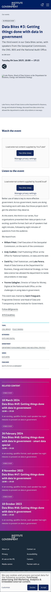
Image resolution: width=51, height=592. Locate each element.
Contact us (31, 549)
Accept (43, 587)
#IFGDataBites (8, 315)
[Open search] (42, 4)
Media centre (7, 564)
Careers (30, 559)
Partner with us (33, 564)
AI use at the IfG (8, 559)
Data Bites (6, 357)
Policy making (17, 329)
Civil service (6, 329)
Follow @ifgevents (10, 309)
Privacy (5, 554)
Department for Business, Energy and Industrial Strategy (23, 348)
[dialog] (25, 582)
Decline (32, 587)
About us (5, 549)
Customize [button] (6, 588)
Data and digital (8, 338)
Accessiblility (32, 554)
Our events (5, 14)
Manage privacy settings (25, 158)
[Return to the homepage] (12, 3)
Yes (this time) (25, 153)
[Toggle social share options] (4, 66)
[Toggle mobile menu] (47, 5)
